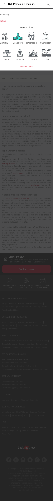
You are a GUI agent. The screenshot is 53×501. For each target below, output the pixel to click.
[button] (4, 4)
